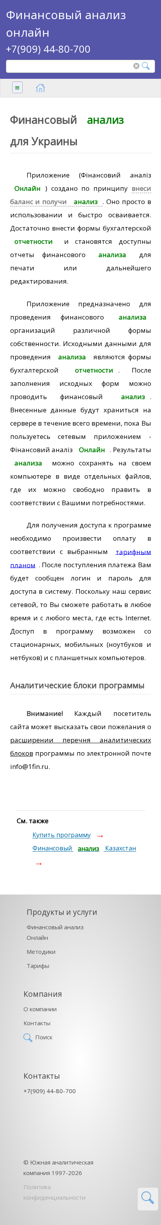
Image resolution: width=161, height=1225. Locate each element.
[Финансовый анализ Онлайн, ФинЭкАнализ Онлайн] (40, 88)
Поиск (43, 1037)
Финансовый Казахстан (84, 848)
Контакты (36, 1023)
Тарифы (38, 965)
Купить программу (61, 835)
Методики (41, 951)
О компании (40, 1009)
